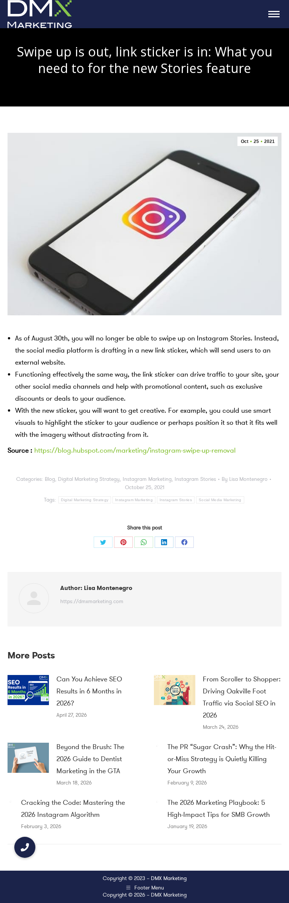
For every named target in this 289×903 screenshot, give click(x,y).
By (245, 479)
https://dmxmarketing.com (91, 601)
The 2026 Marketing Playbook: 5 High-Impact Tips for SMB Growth (218, 808)
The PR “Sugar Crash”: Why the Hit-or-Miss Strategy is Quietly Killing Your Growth (221, 758)
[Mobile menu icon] (273, 14)
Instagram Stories (195, 479)
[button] (24, 847)
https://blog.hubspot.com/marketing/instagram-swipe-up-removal (134, 450)
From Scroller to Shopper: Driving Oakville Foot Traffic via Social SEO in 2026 (242, 697)
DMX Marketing (169, 878)
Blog (50, 479)
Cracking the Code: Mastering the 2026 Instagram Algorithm (73, 808)
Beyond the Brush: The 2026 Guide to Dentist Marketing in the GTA (90, 758)
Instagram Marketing (147, 479)
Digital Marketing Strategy (89, 479)
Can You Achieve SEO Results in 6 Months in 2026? (89, 691)
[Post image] (28, 690)
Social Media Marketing (220, 500)
